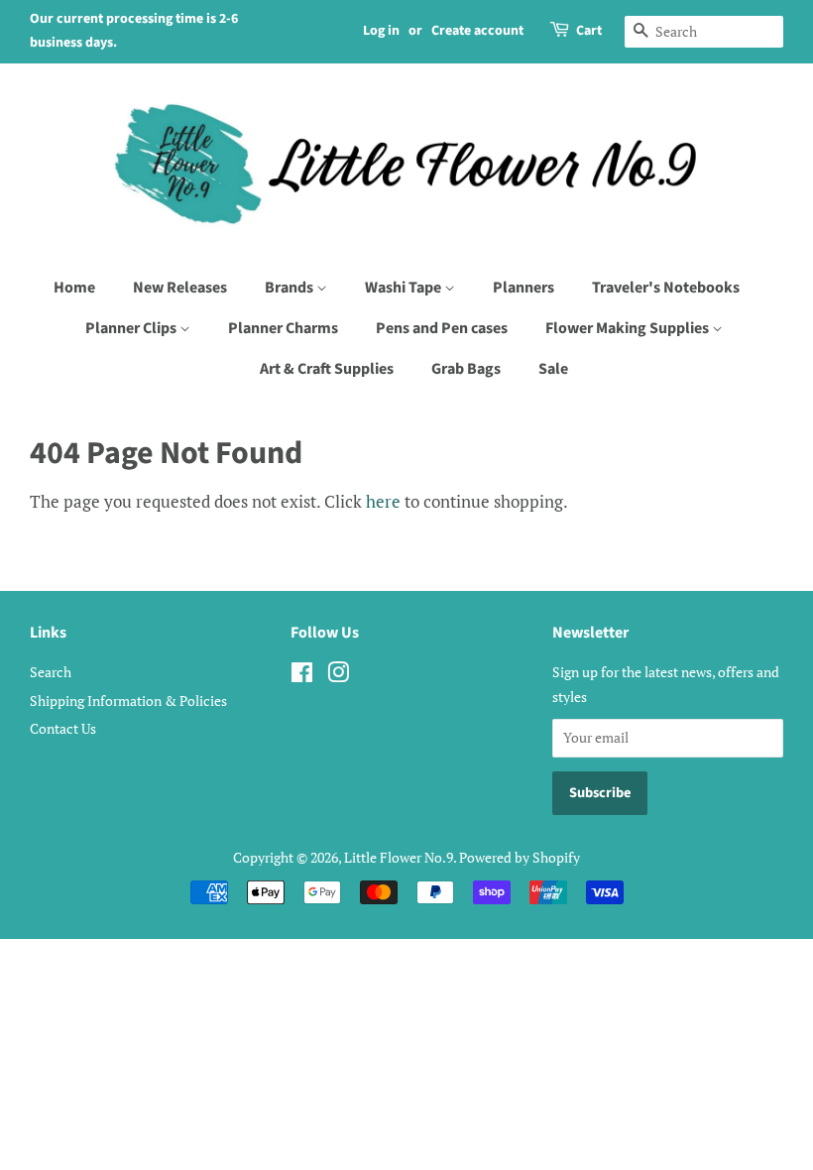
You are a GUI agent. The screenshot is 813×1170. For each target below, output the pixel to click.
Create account (477, 31)
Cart (589, 31)
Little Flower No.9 (398, 857)
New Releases (180, 287)
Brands (290, 287)
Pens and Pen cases (442, 328)
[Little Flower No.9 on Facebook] (301, 675)
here (383, 501)
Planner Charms (283, 328)
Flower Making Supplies (628, 328)
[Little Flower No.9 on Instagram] (338, 675)
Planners (523, 287)
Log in (381, 31)
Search (50, 671)
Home (74, 287)
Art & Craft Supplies (327, 369)
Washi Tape (404, 287)
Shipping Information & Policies (128, 700)
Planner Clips (132, 328)
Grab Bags (466, 369)
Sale (553, 369)
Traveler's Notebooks (666, 287)
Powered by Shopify (519, 857)
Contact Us (63, 728)
